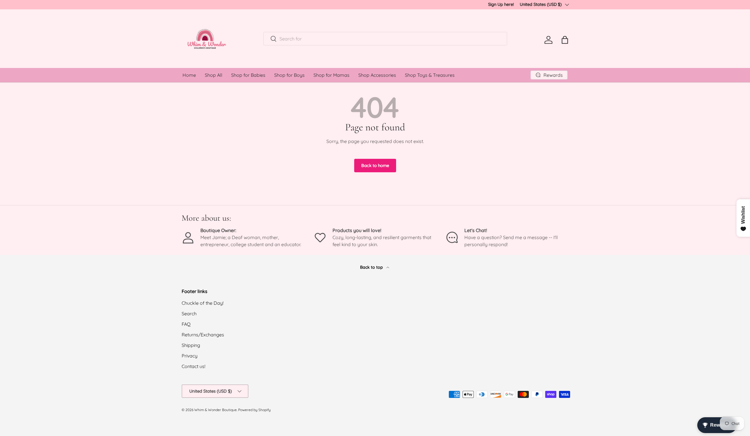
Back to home (375, 165)
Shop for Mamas (331, 75)
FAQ (186, 324)
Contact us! (193, 366)
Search (189, 313)
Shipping (191, 345)
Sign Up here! (501, 4)
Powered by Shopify (254, 410)
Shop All (213, 75)
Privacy (189, 356)
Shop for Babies (248, 75)
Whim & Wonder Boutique (215, 410)
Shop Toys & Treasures (430, 75)
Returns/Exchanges (203, 335)
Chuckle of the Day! (203, 303)
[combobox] (385, 38)
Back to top (372, 267)
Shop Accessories (377, 75)
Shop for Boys (289, 75)
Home (189, 75)
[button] (564, 39)
